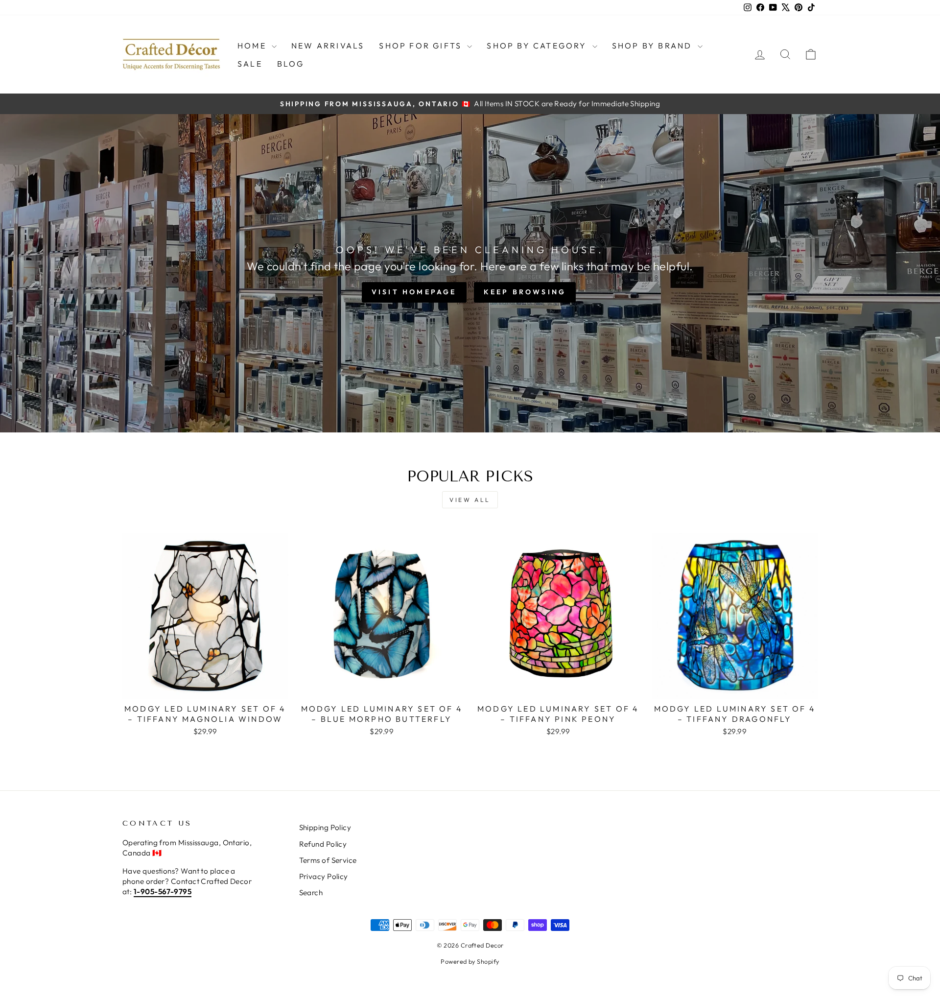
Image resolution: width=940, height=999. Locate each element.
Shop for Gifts (422, 45)
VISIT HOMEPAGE (414, 291)
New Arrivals (327, 45)
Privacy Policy (323, 876)
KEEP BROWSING (525, 291)
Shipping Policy (325, 827)
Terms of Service (328, 860)
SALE (249, 64)
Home (253, 45)
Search (311, 892)
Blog (291, 64)
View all (470, 499)
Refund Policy (323, 844)
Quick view (205, 687)
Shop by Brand (653, 45)
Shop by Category (538, 45)
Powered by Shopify (470, 961)
